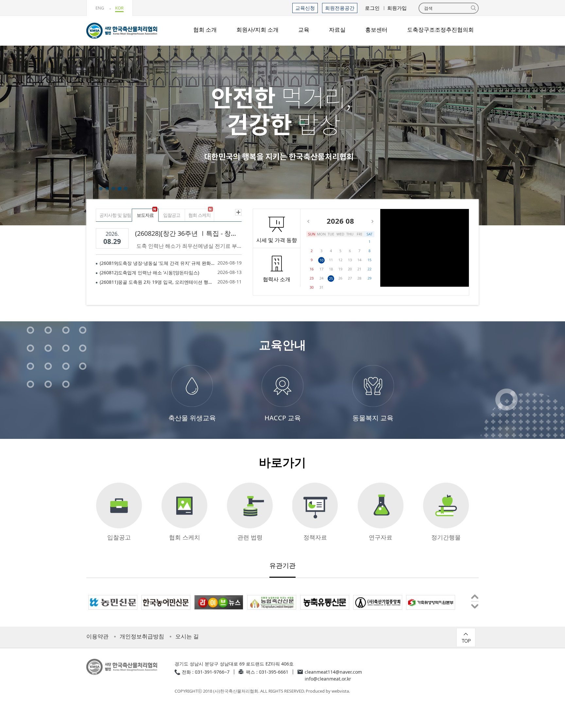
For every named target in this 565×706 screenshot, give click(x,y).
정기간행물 (446, 537)
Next (475, 605)
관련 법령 (250, 537)
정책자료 (315, 537)
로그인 (372, 8)
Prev (475, 598)
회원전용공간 (339, 8)
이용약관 (97, 636)
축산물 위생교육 (192, 417)
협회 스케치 (199, 215)
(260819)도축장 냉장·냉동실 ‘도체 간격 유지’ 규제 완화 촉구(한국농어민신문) (157, 263)
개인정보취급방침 (142, 636)
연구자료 (380, 537)
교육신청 (305, 8)
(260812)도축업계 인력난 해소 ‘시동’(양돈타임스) (149, 272)
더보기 (238, 212)
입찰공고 (171, 215)
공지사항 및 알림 (115, 215)
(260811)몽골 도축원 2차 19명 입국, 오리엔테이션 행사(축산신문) (157, 282)
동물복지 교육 (372, 417)
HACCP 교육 (283, 417)
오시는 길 (187, 636)
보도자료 (145, 215)
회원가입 (397, 8)
